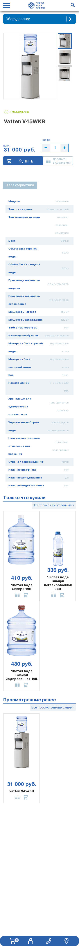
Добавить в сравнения (62, 160)
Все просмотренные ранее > (52, 707)
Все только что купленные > (53, 505)
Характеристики (20, 185)
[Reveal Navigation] (6, 6)
